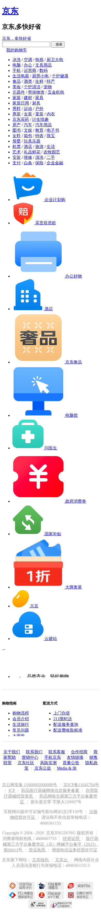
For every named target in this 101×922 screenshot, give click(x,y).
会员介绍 (20, 719)
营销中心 (30, 757)
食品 (16, 81)
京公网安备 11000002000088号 (30, 785)
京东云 (62, 860)
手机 (16, 70)
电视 (39, 59)
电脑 (16, 65)
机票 (16, 146)
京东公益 (42, 768)
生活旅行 (20, 724)
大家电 (18, 736)
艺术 (16, 152)
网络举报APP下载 (50, 895)
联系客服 (56, 752)
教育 (39, 130)
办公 (28, 65)
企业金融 (55, 163)
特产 (51, 81)
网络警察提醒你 (50, 886)
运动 (28, 108)
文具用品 (43, 65)
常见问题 (20, 730)
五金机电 (56, 92)
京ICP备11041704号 (81, 785)
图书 (16, 130)
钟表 (39, 135)
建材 (28, 97)
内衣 (51, 114)
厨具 (36, 103)
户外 (39, 108)
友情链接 (75, 757)
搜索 (57, 44)
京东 (10, 11)
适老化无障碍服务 (38, 904)
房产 (16, 125)
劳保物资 (36, 92)
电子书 (53, 130)
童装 (39, 114)
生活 (51, 146)
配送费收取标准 (67, 730)
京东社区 (26, 763)
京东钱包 (41, 860)
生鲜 (39, 81)
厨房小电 (40, 76)
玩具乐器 (32, 141)
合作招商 (79, 752)
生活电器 (20, 76)
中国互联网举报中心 (21, 895)
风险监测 (48, 763)
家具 (39, 97)
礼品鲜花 (32, 152)
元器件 (18, 92)
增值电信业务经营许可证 (74, 850)
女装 (28, 114)
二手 (51, 157)
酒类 (28, 81)
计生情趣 (40, 119)
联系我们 (34, 752)
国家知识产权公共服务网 (60, 904)
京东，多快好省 (16, 38)
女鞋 (16, 135)
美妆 (16, 87)
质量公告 (71, 763)
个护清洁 (32, 87)
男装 (16, 114)
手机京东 (52, 757)
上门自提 (61, 713)
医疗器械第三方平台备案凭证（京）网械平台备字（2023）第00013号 (50, 844)
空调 (28, 59)
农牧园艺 (52, 152)
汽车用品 (43, 125)
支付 (16, 163)
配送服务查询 (65, 724)
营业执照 (37, 850)
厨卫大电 (55, 59)
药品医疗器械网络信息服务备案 (50, 790)
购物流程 (20, 713)
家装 (16, 97)
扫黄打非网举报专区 (80, 895)
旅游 (39, 146)
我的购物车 (16, 50)
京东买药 (20, 119)
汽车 (28, 125)
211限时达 (62, 719)
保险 (39, 163)
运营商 (30, 70)
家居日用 (20, 103)
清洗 (39, 157)
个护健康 (60, 76)
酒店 (28, 146)
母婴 (16, 141)
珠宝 (51, 135)
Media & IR (67, 768)
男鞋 (16, 108)
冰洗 (16, 59)
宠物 (48, 87)
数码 (43, 70)
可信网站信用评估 (21, 886)
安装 (16, 157)
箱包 (28, 135)
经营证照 (72, 838)
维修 (28, 157)
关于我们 (11, 752)
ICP (12, 790)
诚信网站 (80, 886)
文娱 (28, 130)
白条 (28, 163)
